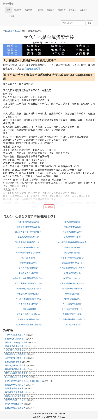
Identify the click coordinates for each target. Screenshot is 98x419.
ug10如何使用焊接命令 (72, 288)
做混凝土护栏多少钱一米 (72, 262)
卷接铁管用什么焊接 (28, 262)
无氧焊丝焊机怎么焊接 (72, 232)
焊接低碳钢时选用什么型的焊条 (28, 324)
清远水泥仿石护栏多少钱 (72, 309)
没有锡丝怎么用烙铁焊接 (28, 319)
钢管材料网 (9, 3)
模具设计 (10, 16)
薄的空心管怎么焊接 (72, 298)
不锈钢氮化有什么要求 (15, 365)
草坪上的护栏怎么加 (72, 226)
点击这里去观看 (32, 68)
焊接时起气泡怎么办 (72, 273)
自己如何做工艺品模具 (15, 407)
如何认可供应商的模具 (15, 338)
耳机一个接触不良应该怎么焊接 (28, 283)
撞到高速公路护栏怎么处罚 (28, 226)
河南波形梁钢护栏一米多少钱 (72, 283)
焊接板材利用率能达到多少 (72, 257)
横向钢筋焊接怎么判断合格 (28, 314)
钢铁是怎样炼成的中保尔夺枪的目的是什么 (24, 380)
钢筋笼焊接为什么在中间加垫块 (28, 232)
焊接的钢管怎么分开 (72, 237)
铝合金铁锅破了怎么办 (15, 384)
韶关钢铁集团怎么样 (14, 403)
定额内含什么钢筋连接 (15, 396)
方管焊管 (17, 9)
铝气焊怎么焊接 (72, 293)
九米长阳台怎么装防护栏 (28, 221)
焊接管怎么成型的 (72, 247)
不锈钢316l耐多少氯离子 (16, 342)
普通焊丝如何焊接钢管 (28, 267)
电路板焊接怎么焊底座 (28, 273)
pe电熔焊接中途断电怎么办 (28, 293)
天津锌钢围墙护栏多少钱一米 (28, 252)
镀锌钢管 (28, 9)
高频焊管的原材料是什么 (16, 346)
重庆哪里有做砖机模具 (15, 353)
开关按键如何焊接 (72, 252)
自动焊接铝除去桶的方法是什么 (72, 319)
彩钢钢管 (61, 9)
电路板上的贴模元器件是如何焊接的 (28, 278)
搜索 (89, 22)
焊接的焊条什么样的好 (28, 303)
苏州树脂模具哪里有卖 (15, 357)
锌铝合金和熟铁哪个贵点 (16, 373)
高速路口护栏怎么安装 (72, 314)
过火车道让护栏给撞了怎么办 (72, 267)
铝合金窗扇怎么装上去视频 (17, 376)
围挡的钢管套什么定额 (15, 399)
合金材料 (83, 9)
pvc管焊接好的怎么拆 (72, 324)
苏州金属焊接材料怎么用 (28, 247)
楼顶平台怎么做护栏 (72, 278)
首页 (8, 9)
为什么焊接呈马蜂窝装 (72, 303)
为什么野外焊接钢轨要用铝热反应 (72, 242)
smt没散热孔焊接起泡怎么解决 (28, 288)
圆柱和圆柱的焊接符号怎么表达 (28, 242)
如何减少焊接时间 (28, 309)
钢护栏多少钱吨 (28, 257)
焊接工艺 (72, 9)
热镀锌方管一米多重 (14, 388)
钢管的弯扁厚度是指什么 (16, 392)
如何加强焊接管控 (72, 221)
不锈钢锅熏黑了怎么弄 (15, 334)
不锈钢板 (39, 9)
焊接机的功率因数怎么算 (28, 237)
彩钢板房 (50, 9)
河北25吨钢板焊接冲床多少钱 (28, 298)
